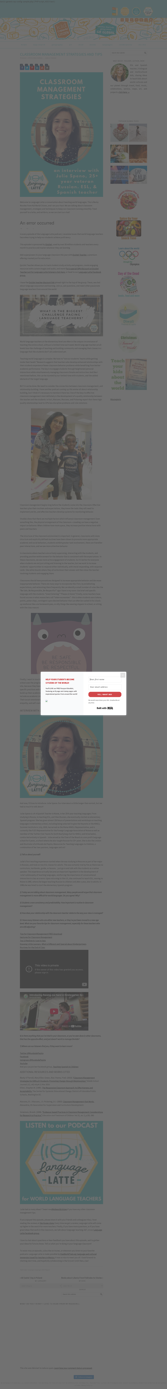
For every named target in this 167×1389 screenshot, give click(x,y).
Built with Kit (105, 708)
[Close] (122, 675)
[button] (62, 701)
